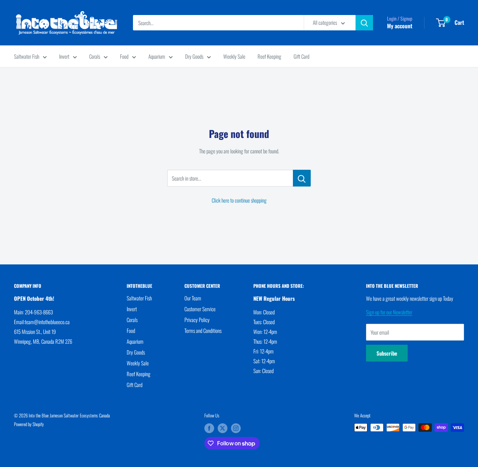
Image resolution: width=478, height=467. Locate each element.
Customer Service (200, 309)
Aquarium (156, 56)
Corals (94, 56)
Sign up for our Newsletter (389, 312)
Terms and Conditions (203, 330)
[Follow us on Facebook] (209, 428)
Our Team (192, 298)
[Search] (364, 22)
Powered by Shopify (29, 424)
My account (399, 26)
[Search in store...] (302, 178)
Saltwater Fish (26, 56)
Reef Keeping (269, 56)
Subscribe (387, 353)
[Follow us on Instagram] (236, 428)
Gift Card (301, 56)
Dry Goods (194, 56)
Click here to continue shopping (239, 200)
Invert (64, 56)
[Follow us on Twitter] (222, 428)
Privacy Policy (197, 319)
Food (124, 56)
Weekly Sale (234, 56)
